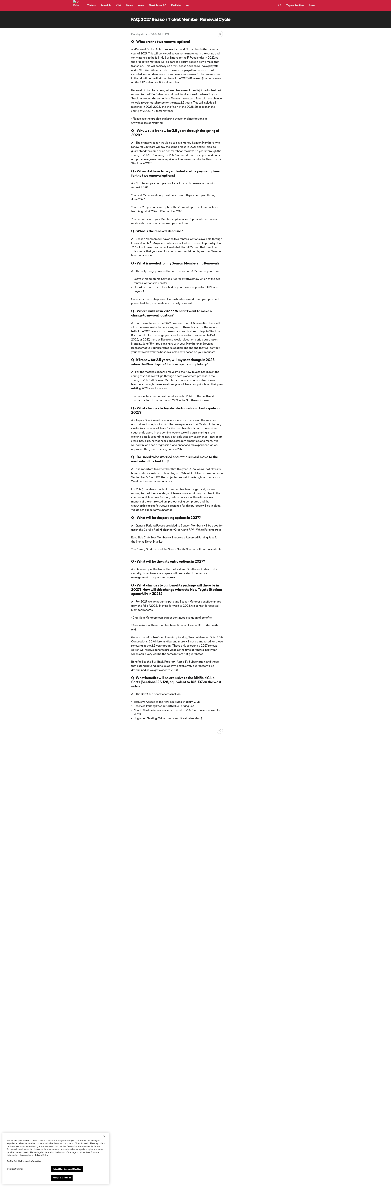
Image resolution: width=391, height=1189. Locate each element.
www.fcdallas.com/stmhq (147, 122)
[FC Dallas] (78, 5)
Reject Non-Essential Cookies (67, 1169)
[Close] (104, 1136)
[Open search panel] (279, 5)
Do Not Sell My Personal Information (24, 1161)
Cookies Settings (15, 1169)
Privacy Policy (41, 1155)
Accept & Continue (62, 1177)
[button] (188, 5)
